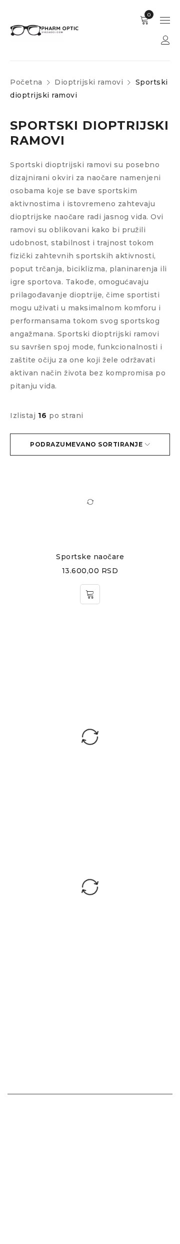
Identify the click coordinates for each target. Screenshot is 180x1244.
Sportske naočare (90, 556)
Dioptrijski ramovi (88, 82)
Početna (26, 82)
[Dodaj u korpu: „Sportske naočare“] (90, 594)
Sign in (165, 40)
